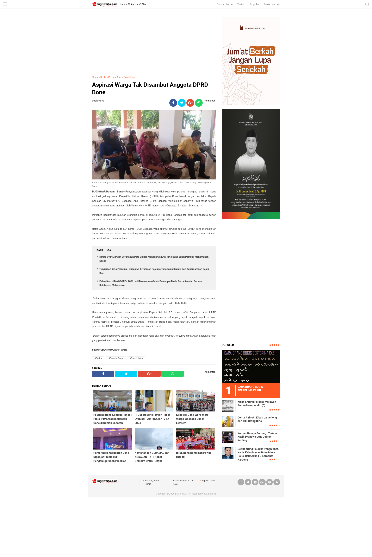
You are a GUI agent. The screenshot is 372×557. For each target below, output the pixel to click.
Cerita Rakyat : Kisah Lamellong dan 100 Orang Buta (257, 419)
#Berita (98, 358)
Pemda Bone (115, 77)
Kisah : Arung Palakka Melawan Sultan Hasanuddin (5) (257, 403)
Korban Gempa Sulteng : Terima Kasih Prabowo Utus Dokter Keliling (257, 437)
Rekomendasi (272, 4)
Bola (175, 484)
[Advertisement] (154, 44)
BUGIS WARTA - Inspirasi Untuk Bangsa (195, 493)
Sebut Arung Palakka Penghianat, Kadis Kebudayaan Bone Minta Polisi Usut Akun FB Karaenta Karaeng (258, 454)
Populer (254, 4)
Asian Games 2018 (183, 480)
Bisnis (148, 484)
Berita (103, 77)
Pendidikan (129, 77)
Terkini (241, 4)
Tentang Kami (152, 480)
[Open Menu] (5, 4)
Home (95, 77)
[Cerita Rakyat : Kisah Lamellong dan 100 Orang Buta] (227, 421)
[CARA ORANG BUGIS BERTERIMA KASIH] (251, 366)
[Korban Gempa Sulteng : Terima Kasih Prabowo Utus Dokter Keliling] (227, 437)
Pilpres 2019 (208, 480)
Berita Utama (225, 4)
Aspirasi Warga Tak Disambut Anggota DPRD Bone (150, 88)
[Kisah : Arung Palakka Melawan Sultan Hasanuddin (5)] (227, 405)
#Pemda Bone (115, 358)
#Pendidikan (136, 358)
